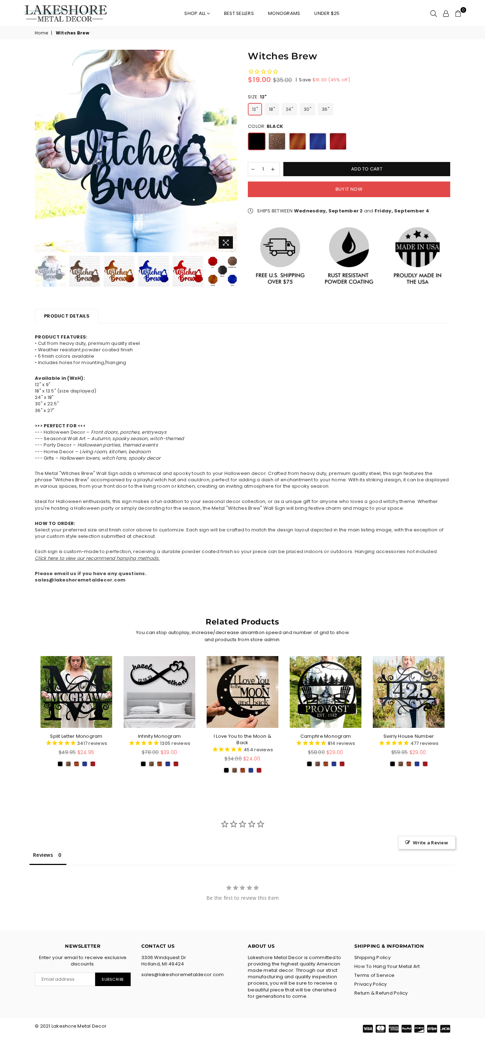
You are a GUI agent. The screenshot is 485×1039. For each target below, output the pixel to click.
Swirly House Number (408, 736)
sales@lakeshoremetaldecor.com (80, 580)
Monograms (284, 13)
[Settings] (446, 13)
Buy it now (349, 189)
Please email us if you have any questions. (91, 573)
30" (307, 109)
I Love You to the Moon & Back (242, 739)
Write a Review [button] (430, 842)
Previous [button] (41, 151)
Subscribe (113, 979)
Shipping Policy (372, 957)
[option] (136, 151)
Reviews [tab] (43, 854)
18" (272, 109)
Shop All (195, 13)
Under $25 (326, 13)
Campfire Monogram (325, 736)
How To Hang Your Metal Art (387, 966)
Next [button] (231, 151)
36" (325, 109)
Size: (257, 97)
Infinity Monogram (159, 736)
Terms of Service (374, 975)
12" (255, 109)
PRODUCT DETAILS (66, 316)
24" (289, 109)
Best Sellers (239, 13)
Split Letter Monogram (76, 736)
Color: (265, 126)
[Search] (433, 13)
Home (41, 33)
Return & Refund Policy (381, 993)
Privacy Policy (370, 984)
